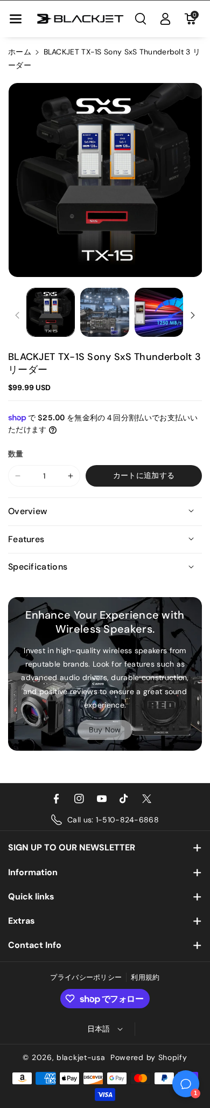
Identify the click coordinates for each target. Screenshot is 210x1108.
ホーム (19, 52)
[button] (15, 18)
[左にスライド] (17, 315)
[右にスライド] (193, 315)
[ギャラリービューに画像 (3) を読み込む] (159, 312)
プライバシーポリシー (86, 977)
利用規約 (145, 977)
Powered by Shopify (148, 1057)
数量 (16, 454)
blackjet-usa (81, 1057)
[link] (105, 730)
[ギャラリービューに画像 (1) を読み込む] (50, 312)
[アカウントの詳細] (165, 19)
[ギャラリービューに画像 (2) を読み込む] (104, 312)
